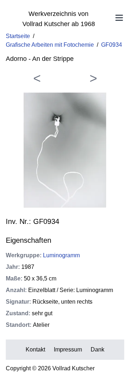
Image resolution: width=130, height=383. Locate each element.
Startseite (18, 36)
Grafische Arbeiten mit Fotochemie (50, 45)
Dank (97, 349)
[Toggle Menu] (119, 18)
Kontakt (35, 349)
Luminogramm (61, 255)
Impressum (68, 349)
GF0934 (111, 45)
